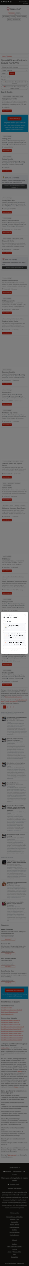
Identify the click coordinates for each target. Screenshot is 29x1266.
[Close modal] (25, 614)
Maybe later (14, 650)
